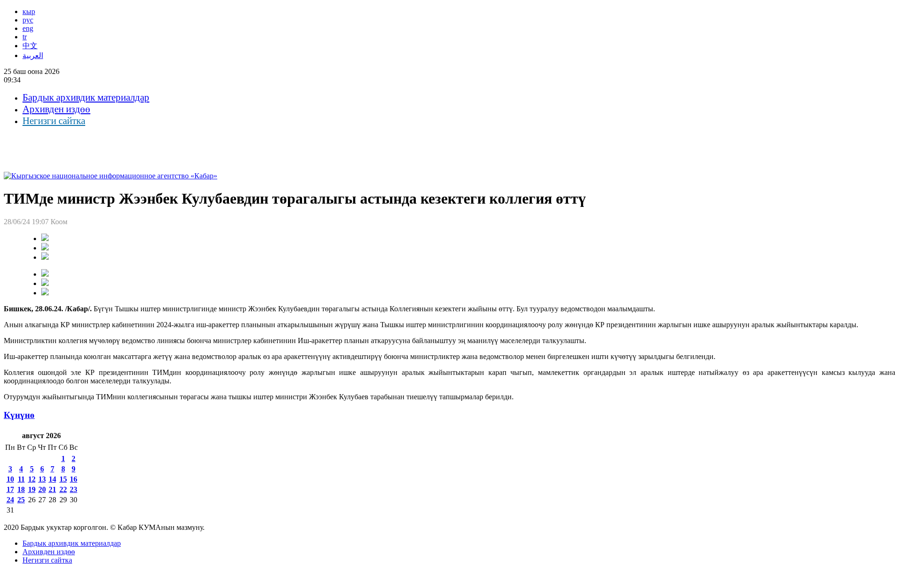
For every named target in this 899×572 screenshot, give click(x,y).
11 (21, 479)
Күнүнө (19, 415)
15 (63, 479)
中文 (29, 46)
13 (42, 479)
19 (32, 489)
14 (52, 479)
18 (21, 489)
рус (27, 20)
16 (73, 479)
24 (10, 500)
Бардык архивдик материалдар (85, 97)
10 (10, 479)
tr (24, 37)
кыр (28, 11)
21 (52, 489)
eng (27, 28)
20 (42, 489)
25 (21, 500)
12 (32, 479)
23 (73, 489)
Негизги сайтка (53, 120)
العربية (32, 55)
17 (10, 489)
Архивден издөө (56, 109)
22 (63, 489)
